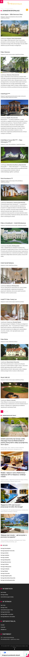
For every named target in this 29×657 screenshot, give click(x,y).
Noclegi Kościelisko (5, 612)
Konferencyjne (12, 54)
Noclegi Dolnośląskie (6, 548)
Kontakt (2, 625)
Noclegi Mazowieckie (6, 562)
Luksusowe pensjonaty (10, 16)
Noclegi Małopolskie (5, 559)
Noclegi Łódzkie (4, 553)
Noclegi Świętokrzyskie (6, 575)
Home (2, 8)
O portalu (3, 627)
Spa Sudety (3, 592)
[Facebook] (14, 649)
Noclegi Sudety (4, 594)
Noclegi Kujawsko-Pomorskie (7, 550)
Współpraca (3, 629)
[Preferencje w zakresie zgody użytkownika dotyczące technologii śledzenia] (26, 654)
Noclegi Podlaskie (5, 569)
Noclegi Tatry (4, 607)
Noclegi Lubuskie (5, 557)
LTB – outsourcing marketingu (7, 637)
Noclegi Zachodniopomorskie (8, 580)
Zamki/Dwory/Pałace (5, 18)
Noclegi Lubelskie (5, 555)
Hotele (6, 54)
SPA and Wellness (12, 144)
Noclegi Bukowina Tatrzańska (8, 616)
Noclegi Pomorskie (5, 573)
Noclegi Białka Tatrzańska (7, 614)
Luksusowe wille (18, 16)
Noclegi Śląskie (4, 571)
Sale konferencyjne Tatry (7, 609)
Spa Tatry (3, 605)
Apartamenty (8, 96)
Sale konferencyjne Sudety (7, 597)
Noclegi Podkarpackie (6, 566)
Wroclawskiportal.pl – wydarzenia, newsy (10, 639)
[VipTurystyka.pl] (14, 2)
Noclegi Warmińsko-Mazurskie (8, 578)
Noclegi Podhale (5, 564)
